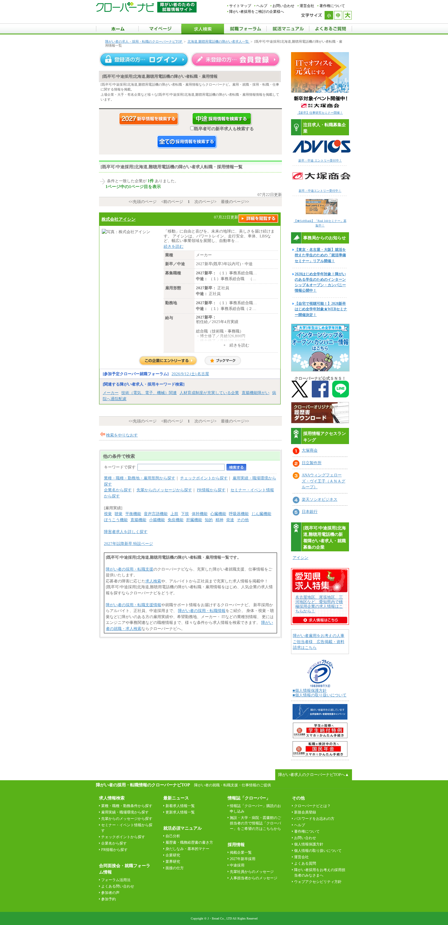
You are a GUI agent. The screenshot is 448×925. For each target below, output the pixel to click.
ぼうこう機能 (116, 520)
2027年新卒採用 (242, 859)
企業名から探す (118, 490)
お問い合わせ (283, 6)
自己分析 (172, 836)
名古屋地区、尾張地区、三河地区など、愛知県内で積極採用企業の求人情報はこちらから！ (319, 604)
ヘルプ (261, 6)
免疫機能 (175, 520)
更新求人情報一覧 (180, 812)
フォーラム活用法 (115, 880)
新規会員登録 (305, 812)
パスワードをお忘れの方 (314, 818)
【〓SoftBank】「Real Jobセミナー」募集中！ (320, 223)
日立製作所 (312, 463)
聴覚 (119, 513)
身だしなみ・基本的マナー (187, 849)
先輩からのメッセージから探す (164, 490)
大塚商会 (310, 450)
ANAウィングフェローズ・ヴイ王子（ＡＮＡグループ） (323, 481)
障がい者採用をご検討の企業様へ (256, 11)
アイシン (300, 557)
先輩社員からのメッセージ (252, 872)
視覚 (108, 513)
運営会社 (307, 6)
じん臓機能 (261, 513)
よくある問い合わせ (117, 886)
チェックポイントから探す (204, 478)
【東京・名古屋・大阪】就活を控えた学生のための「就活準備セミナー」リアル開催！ (320, 255)
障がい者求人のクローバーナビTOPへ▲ (313, 774)
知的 (209, 520)
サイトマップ (240, 6)
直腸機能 (138, 520)
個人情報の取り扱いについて (318, 851)
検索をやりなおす (122, 435)
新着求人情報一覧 (180, 806)
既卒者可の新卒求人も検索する (224, 128)
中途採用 (237, 865)
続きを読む (173, 246)
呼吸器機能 (239, 513)
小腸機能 (157, 520)
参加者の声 (110, 893)
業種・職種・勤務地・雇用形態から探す (139, 478)
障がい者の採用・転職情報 (202, 610)
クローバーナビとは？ (312, 806)
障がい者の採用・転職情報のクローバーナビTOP (143, 784)
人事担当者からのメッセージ (253, 878)
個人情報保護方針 (308, 844)
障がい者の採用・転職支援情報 (133, 605)
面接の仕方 (174, 868)
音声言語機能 (156, 513)
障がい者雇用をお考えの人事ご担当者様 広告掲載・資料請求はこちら (318, 641)
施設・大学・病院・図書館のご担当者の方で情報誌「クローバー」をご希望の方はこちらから (255, 823)
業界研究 (172, 861)
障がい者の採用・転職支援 (129, 569)
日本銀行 (310, 511)
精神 (219, 520)
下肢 (185, 513)
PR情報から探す (211, 490)
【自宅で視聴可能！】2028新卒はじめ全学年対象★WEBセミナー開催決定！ (321, 309)
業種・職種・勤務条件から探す (126, 806)
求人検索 (153, 581)
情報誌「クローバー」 (249, 798)
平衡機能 (133, 513)
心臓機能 (218, 513)
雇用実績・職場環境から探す (125, 812)
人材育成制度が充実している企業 (209, 392)
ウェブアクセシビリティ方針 (318, 882)
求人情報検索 (112, 798)
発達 (230, 520)
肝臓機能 (194, 520)
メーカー (111, 392)
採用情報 (236, 844)
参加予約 (108, 899)
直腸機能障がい (255, 392)
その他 (243, 520)
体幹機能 (200, 513)
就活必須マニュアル (182, 828)
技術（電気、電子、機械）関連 (149, 392)
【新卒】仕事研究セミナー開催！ (320, 112)
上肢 (174, 513)
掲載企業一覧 (241, 852)
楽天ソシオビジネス (319, 499)
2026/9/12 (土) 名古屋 (190, 374)
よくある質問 (305, 863)
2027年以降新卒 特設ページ (128, 543)
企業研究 (172, 855)
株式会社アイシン (118, 219)
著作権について (332, 6)
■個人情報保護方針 (310, 690)
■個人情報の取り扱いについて (320, 695)
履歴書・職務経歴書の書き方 (189, 842)
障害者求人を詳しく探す (126, 531)
